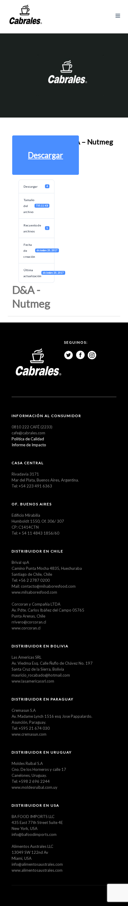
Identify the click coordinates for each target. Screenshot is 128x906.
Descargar (45, 155)
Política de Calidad (28, 438)
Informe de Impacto (29, 444)
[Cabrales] (25, 15)
